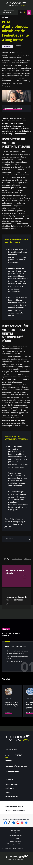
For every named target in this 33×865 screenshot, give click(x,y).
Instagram (22, 822)
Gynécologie (10, 788)
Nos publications (12, 749)
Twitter (9, 822)
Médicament (7, 46)
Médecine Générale (12, 796)
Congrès (9, 760)
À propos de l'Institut (14, 755)
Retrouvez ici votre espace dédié (15, 810)
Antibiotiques (28, 559)
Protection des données (15, 835)
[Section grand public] (29, 12)
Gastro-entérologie (12, 784)
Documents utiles (12, 772)
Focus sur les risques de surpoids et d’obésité (17, 657)
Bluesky (26, 822)
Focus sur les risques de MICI (15, 661)
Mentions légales (15, 830)
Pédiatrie (5, 17)
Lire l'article (8, 713)
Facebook (5, 822)
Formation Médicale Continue (16, 766)
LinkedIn (13, 822)
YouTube (17, 822)
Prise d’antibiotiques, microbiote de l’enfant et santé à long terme (17, 652)
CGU (15, 833)
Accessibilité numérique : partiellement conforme (15, 844)
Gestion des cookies (15, 841)
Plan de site (15, 838)
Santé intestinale (17, 559)
